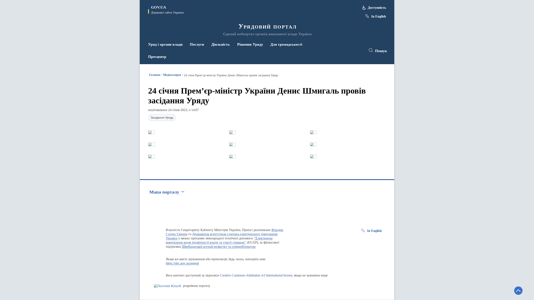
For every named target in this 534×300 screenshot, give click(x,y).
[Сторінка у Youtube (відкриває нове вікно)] (358, 50)
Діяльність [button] (220, 44)
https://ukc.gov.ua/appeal (182, 263)
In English (378, 16)
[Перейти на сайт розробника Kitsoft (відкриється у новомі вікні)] (167, 286)
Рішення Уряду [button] (250, 44)
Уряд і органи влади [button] (165, 44)
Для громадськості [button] (286, 44)
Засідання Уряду (162, 117)
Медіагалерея (172, 74)
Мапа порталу (164, 192)
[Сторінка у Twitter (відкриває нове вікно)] (351, 50)
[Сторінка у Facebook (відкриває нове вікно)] (343, 50)
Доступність (377, 7)
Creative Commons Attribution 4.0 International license (256, 275)
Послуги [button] (197, 44)
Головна (154, 74)
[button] (151, 132)
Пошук (381, 51)
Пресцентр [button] (157, 57)
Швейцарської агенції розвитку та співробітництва (219, 246)
